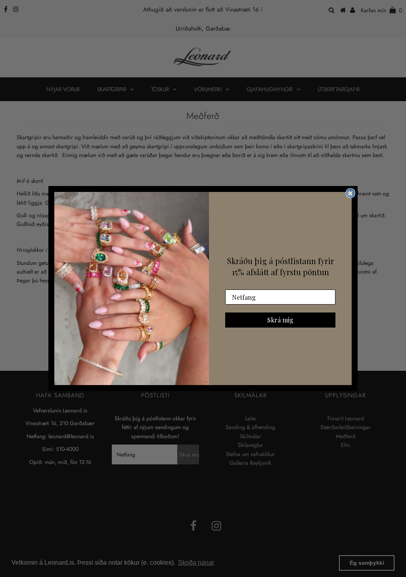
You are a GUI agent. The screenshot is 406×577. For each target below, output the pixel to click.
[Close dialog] (350, 193)
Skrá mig (280, 320)
